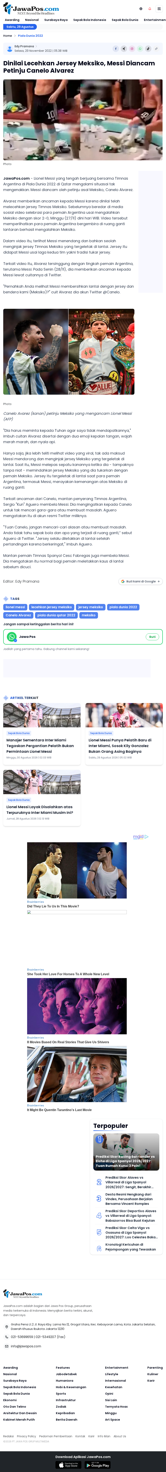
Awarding (12, 20)
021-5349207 (46, 1337)
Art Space (112, 1420)
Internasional (115, 1381)
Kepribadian (65, 1413)
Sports (61, 1394)
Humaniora (64, 1381)
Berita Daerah (66, 1420)
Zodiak (61, 1407)
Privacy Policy (26, 1436)
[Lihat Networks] (141, 9)
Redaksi (8, 1436)
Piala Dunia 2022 (30, 36)
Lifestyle (111, 1374)
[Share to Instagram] (132, 48)
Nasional (32, 20)
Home (7, 36)
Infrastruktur (66, 1400)
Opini (109, 1394)
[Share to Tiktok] (148, 48)
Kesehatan (113, 1387)
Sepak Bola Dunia (125, 20)
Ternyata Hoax (116, 1407)
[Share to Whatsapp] (140, 48)
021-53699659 (22, 1337)
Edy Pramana (24, 46)
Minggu (111, 1413)
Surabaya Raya (56, 20)
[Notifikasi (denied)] (150, 9)
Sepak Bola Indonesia (89, 20)
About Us (120, 1436)
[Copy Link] (156, 48)
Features (63, 1368)
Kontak (80, 1436)
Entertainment (116, 1368)
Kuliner (152, 1374)
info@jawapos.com (26, 1346)
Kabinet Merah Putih (19, 1420)
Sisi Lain (111, 1400)
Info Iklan (104, 1436)
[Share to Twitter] (124, 48)
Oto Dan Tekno (14, 1407)
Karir (151, 1381)
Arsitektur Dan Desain (20, 1413)
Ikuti (152, 637)
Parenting (155, 1368)
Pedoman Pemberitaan (55, 1436)
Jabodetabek (66, 1374)
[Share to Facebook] (116, 48)
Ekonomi (10, 1400)
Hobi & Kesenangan (71, 1387)
